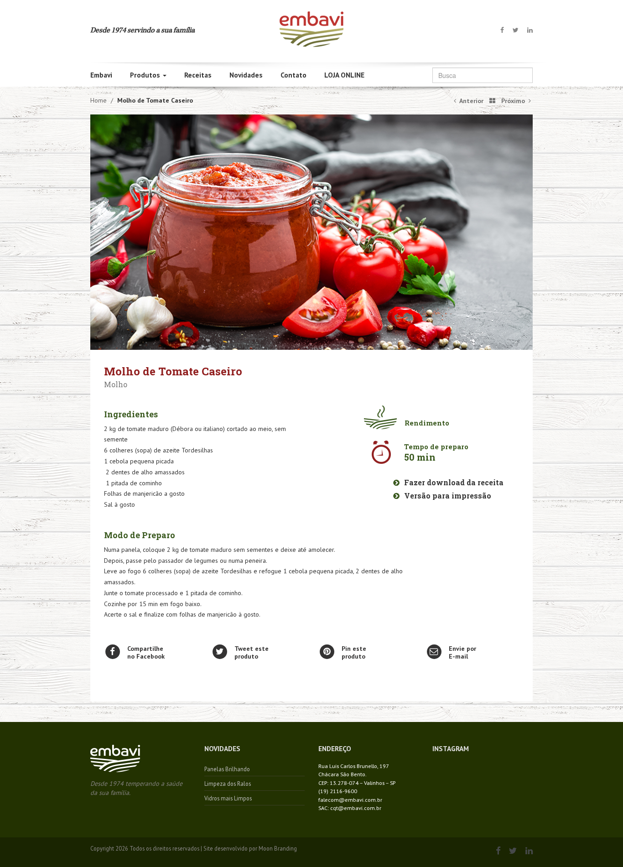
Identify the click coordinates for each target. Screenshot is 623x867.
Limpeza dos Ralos (227, 783)
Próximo (514, 101)
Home (98, 100)
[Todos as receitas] (491, 101)
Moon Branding (278, 848)
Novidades (246, 74)
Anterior (470, 101)
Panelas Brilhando (227, 769)
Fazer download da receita (453, 482)
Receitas (198, 74)
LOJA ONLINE (344, 74)
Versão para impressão (446, 495)
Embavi (101, 74)
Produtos (146, 74)
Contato (293, 74)
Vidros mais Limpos (228, 798)
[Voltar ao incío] (115, 760)
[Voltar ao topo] (311, 28)
